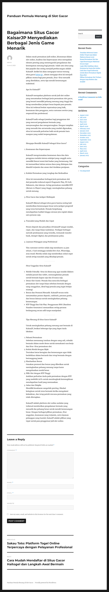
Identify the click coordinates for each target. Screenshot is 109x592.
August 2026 (84, 115)
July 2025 (83, 144)
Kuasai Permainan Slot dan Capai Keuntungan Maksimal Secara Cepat (89, 61)
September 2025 (85, 140)
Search (80, 34)
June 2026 (83, 120)
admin (9, 62)
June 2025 (83, 146)
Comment (12, 450)
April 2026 (83, 124)
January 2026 (84, 131)
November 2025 (85, 135)
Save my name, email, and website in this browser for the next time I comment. (36, 514)
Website (10, 503)
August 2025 (84, 142)
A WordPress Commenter (87, 97)
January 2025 (84, 155)
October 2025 (84, 138)
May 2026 (83, 122)
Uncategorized (85, 171)
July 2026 (83, 117)
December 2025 (85, 133)
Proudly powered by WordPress (45, 583)
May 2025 (83, 149)
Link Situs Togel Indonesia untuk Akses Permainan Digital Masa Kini (90, 73)
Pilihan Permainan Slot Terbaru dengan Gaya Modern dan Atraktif (90, 79)
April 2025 (83, 151)
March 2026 (84, 126)
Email (10, 493)
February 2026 (85, 129)
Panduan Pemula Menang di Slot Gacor (37, 16)
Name (10, 482)
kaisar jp (39, 75)
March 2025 (84, 153)
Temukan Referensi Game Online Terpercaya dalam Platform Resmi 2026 (89, 55)
